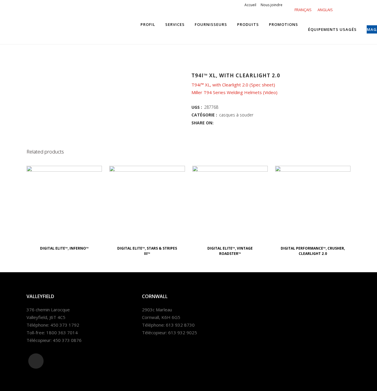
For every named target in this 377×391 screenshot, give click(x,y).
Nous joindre (271, 4)
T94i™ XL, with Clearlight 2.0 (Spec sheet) (233, 85)
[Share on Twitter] (224, 123)
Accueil (250, 4)
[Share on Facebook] (217, 123)
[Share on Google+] (230, 123)
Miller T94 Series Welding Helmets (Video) (234, 92)
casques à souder (236, 115)
